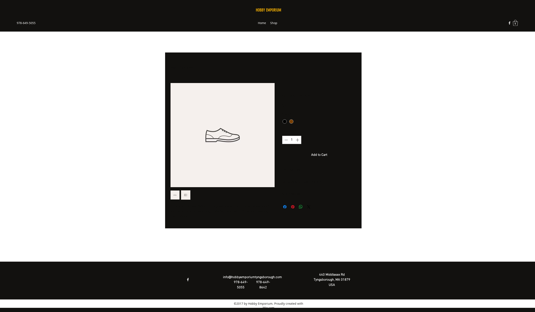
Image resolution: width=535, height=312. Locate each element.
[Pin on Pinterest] (292, 206)
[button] (515, 23)
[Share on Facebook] (284, 206)
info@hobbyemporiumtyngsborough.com (252, 277)
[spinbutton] (292, 140)
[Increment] (298, 140)
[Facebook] (509, 23)
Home (173, 67)
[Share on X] (308, 206)
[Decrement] (286, 140)
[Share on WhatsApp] (300, 206)
